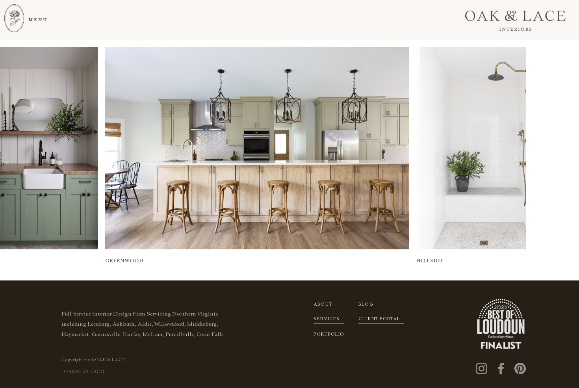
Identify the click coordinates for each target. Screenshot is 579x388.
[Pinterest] (520, 368)
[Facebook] (500, 368)
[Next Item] (514, 160)
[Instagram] (481, 368)
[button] (38, 19)
